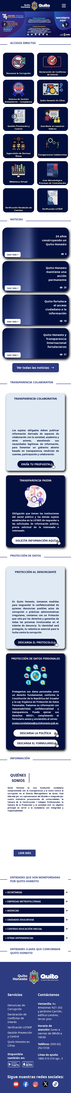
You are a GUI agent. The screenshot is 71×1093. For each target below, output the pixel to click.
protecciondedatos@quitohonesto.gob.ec (35, 723)
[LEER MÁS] (36, 831)
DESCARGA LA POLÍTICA (35, 733)
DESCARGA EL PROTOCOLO (35, 642)
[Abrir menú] (64, 6)
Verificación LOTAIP (20, 1058)
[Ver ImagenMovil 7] (35, 24)
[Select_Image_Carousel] (24, 34)
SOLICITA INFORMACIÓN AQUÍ (35, 540)
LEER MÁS (24, 853)
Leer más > (12, 254)
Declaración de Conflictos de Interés (17, 1048)
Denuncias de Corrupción (16, 1037)
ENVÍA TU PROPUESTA (35, 464)
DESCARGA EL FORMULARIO (35, 743)
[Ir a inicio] (36, 5)
